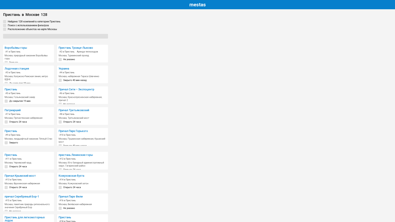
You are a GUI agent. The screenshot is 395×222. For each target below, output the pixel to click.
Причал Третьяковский (74, 110)
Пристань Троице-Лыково (76, 47)
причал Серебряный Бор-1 (22, 196)
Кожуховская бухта (71, 175)
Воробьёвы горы (16, 47)
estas (197, 5)
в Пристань (13, 51)
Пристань (11, 89)
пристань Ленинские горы (76, 154)
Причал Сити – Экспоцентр (76, 89)
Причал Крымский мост (20, 175)
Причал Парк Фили (71, 196)
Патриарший (13, 110)
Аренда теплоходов (87, 51)
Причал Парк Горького (73, 131)
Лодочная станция (17, 68)
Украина (64, 68)
